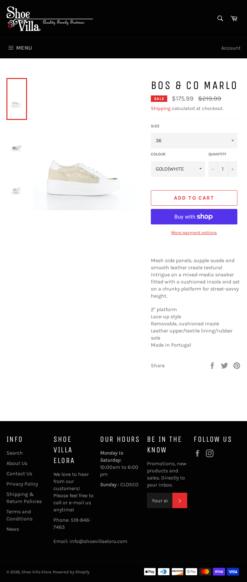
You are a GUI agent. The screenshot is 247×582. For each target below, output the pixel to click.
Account (231, 48)
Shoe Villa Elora (36, 571)
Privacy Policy (22, 484)
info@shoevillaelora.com (98, 541)
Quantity (217, 154)
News (12, 529)
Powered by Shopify (71, 571)
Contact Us (19, 473)
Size (155, 126)
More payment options (194, 232)
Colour (158, 154)
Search (14, 453)
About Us (16, 463)
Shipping (160, 108)
